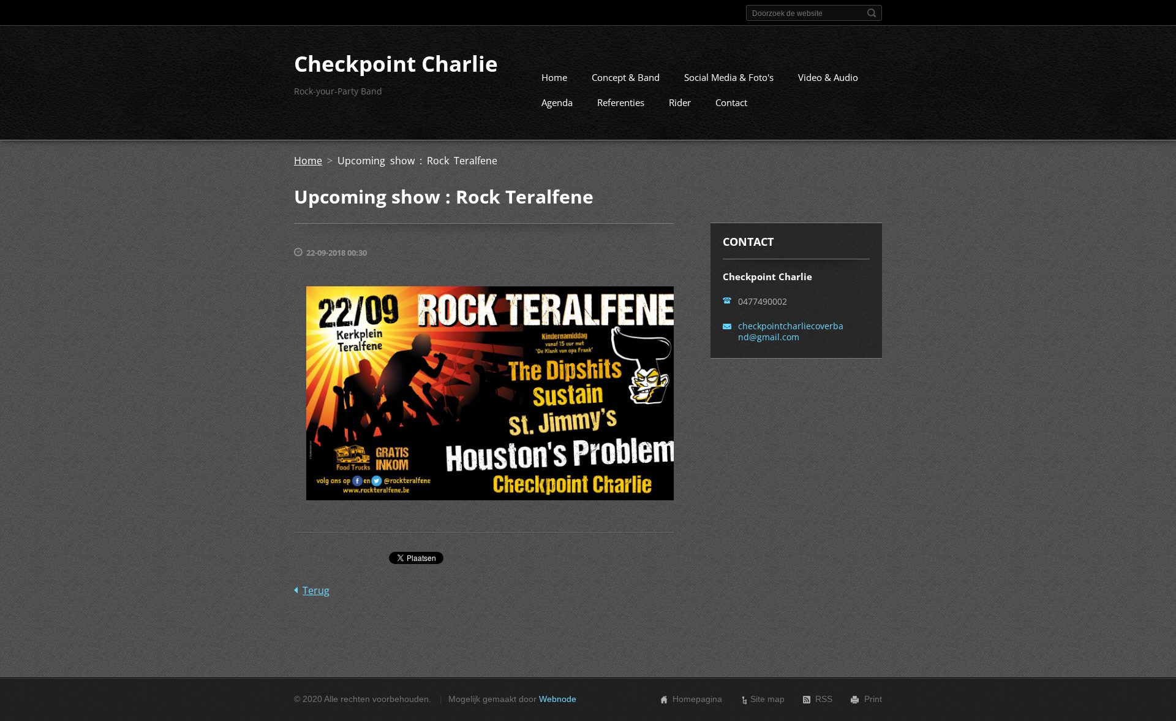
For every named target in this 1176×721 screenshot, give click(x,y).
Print (873, 699)
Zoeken (871, 13)
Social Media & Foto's (729, 77)
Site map (767, 699)
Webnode (557, 699)
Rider (680, 102)
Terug (316, 590)
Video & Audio (828, 77)
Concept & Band (626, 77)
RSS (823, 699)
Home (554, 77)
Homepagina (697, 699)
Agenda (557, 102)
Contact (731, 102)
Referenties (620, 102)
